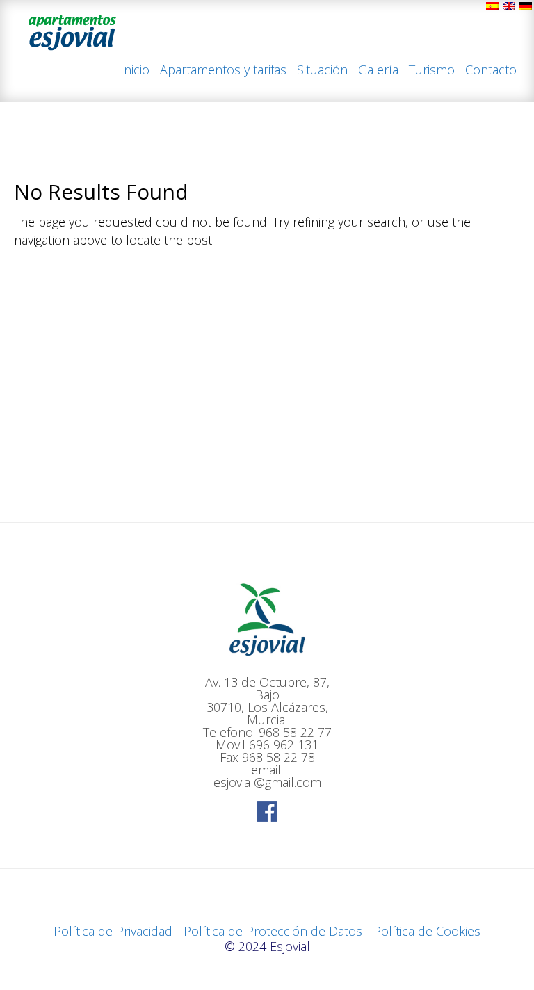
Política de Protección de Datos (273, 931)
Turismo (432, 70)
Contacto (491, 70)
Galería (378, 70)
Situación (322, 70)
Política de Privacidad (113, 931)
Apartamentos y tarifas (223, 70)
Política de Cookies (426, 931)
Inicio (134, 70)
